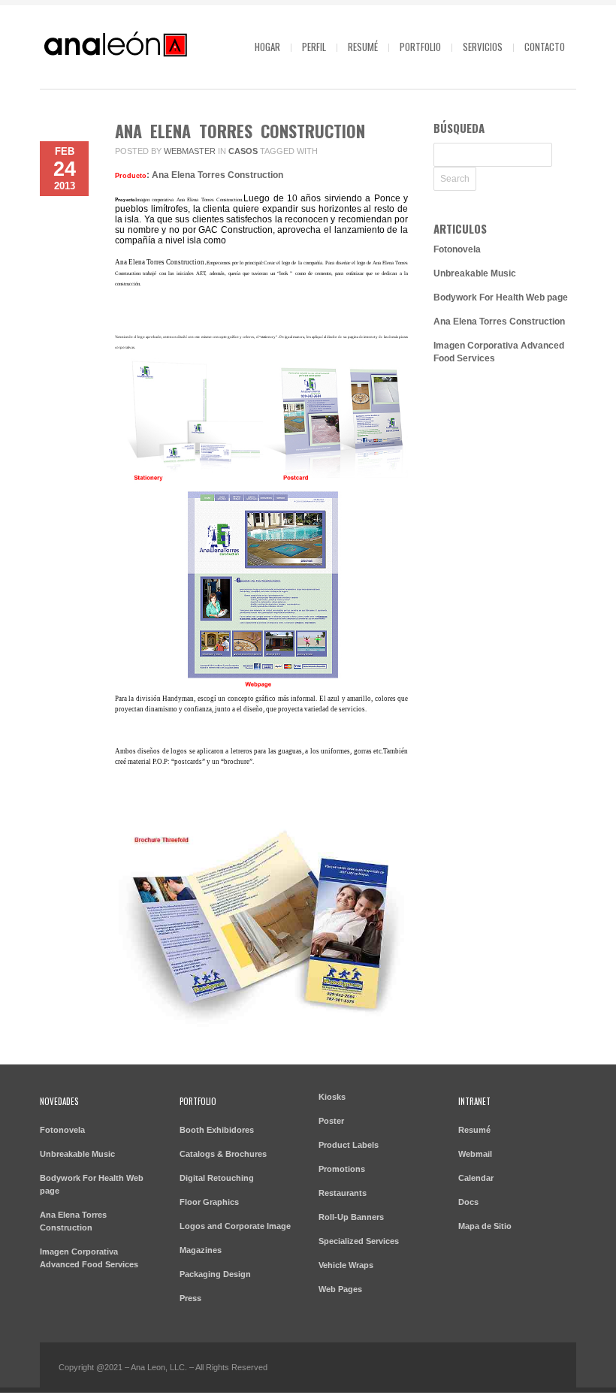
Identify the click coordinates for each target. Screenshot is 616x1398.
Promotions (342, 1168)
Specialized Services (359, 1241)
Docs (468, 1201)
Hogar (267, 46)
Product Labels (349, 1144)
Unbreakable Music (474, 273)
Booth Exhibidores (217, 1129)
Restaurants (343, 1192)
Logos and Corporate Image (235, 1225)
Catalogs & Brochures (223, 1153)
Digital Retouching (217, 1177)
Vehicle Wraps (346, 1265)
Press (190, 1298)
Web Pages (340, 1289)
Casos (243, 151)
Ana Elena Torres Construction (240, 131)
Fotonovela (457, 249)
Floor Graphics (209, 1201)
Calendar (476, 1177)
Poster (331, 1120)
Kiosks (332, 1096)
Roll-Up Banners (351, 1216)
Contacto (544, 46)
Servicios (483, 46)
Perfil (314, 46)
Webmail (475, 1153)
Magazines (201, 1250)
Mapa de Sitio (485, 1225)
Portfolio (420, 46)
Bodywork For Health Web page (500, 297)
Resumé (363, 46)
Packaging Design (215, 1274)
